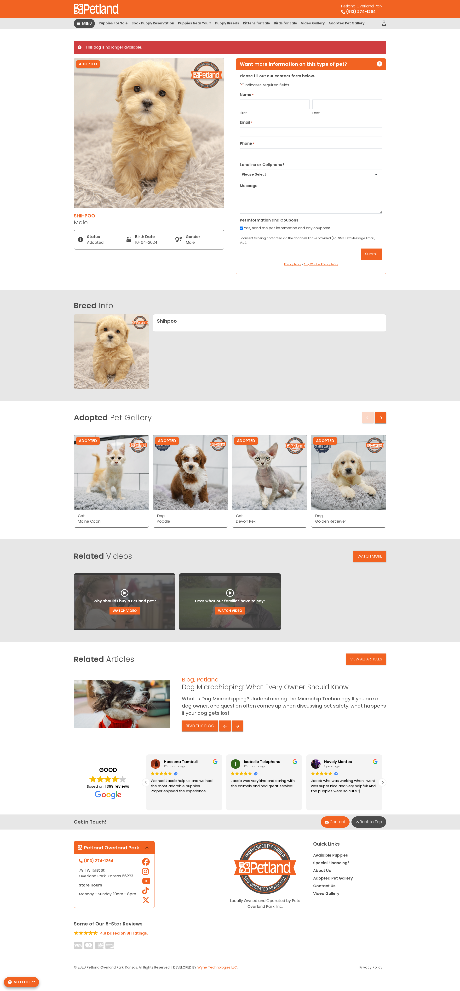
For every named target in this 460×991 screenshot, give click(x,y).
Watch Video (125, 610)
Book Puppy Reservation (153, 23)
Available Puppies (330, 855)
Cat (81, 516)
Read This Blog (200, 726)
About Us (322, 870)
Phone (247, 143)
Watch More (369, 556)
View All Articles (366, 659)
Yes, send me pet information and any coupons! (287, 227)
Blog (188, 679)
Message (249, 185)
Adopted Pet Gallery (346, 23)
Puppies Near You (193, 23)
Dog (161, 516)
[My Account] (384, 23)
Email (246, 122)
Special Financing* (331, 863)
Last (316, 112)
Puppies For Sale (113, 23)
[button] (382, 782)
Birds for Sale (285, 23)
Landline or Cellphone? (262, 164)
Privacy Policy (370, 967)
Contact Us (324, 886)
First (243, 112)
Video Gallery (313, 23)
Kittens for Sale (256, 23)
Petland (208, 679)
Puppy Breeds (227, 23)
